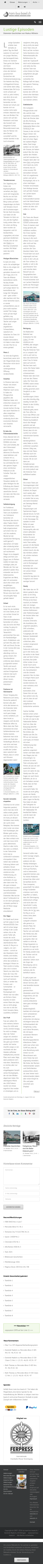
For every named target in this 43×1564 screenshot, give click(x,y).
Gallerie (15, 1137)
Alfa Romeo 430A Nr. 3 (13, 1247)
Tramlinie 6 (9, 1305)
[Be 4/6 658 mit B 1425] (31, 292)
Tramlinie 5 (9, 1300)
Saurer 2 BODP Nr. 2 (12, 1237)
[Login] (25, 7)
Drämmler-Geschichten (8, 1137)
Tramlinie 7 (9, 1310)
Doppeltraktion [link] (8, 161)
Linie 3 (11, 922)
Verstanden (21, 1560)
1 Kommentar (27, 1155)
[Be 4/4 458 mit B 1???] (11, 765)
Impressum (33, 1499)
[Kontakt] (19, 7)
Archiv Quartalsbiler (7, 1490)
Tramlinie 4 (9, 1290)
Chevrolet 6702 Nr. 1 (12, 1242)
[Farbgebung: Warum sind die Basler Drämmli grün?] (31, 1137)
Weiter (36, 1091)
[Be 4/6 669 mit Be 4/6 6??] (11, 146)
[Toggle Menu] (40, 22)
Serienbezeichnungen (10, 1487)
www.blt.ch (33, 1518)
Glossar (5, 1470)
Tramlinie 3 (9, 1295)
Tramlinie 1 (9, 1280)
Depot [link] (5, 559)
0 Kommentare (7, 1150)
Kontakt (32, 1522)
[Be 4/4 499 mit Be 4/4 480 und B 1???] (31, 825)
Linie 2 (25, 339)
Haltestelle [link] (27, 126)
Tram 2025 (8, 1252)
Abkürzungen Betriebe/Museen (9, 1474)
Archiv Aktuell (8, 1494)
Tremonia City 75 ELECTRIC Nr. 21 (17, 1232)
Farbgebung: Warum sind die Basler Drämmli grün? (28, 1137)
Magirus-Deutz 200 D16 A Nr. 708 (17, 1267)
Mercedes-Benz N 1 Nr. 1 (14, 1227)
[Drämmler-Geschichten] (11, 1137)
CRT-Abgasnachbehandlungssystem (25, 1345)
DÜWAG (26, 220)
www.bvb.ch (34, 1514)
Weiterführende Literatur (22, 1471)
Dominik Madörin (11, 1350)
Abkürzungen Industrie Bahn (8, 1479)
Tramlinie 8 (9, 1315)
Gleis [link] (15, 191)
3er (34, 910)
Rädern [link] (9, 243)
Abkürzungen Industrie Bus (7, 1483)
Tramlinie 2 (9, 1285)
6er (37, 516)
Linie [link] (16, 161)
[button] (5, 1143)
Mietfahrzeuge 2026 (12, 1262)
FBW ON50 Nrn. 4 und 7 (13, 1222)
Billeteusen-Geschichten (14, 1257)
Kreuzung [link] (26, 727)
